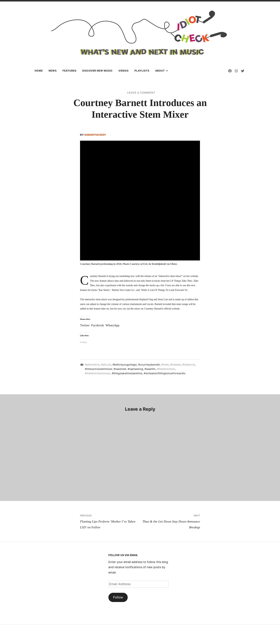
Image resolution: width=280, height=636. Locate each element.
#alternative (92, 364)
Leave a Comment (141, 92)
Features (69, 70)
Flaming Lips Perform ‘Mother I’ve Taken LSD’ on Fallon (107, 521)
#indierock (188, 364)
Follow (118, 597)
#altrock (106, 364)
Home (39, 70)
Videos (123, 70)
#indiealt (175, 364)
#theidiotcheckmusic (97, 373)
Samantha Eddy (95, 134)
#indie (165, 364)
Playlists (141, 70)
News (53, 70)
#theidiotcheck (166, 369)
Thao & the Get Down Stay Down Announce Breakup (171, 521)
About (160, 70)
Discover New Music (97, 70)
